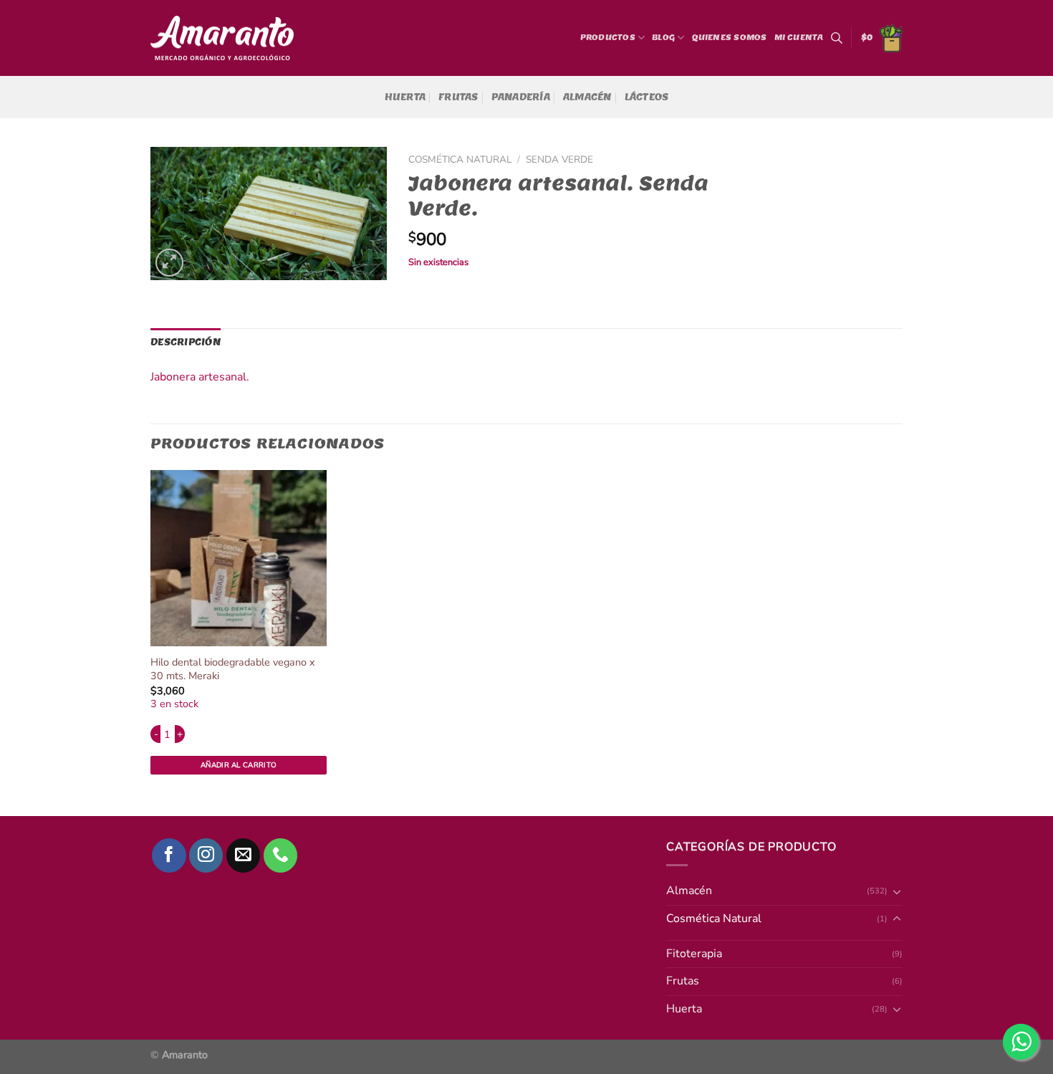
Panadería (520, 97)
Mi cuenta (799, 37)
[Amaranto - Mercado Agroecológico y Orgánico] (222, 38)
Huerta (405, 97)
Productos (607, 37)
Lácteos (647, 97)
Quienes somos (729, 37)
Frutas (458, 97)
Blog (663, 37)
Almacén (587, 97)
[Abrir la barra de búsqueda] (836, 38)
